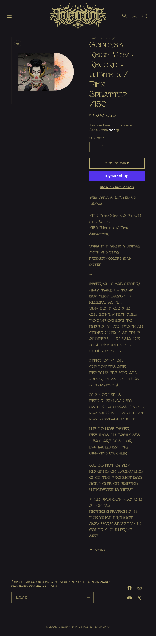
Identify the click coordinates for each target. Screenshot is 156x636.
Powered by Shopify (95, 627)
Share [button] (100, 549)
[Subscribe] (88, 597)
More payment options (117, 187)
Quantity (96, 137)
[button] (10, 16)
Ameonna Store (69, 627)
